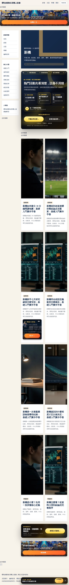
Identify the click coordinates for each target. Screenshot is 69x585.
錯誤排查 (6, 87)
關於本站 (19, 578)
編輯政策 (6, 54)
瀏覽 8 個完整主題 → (30, 64)
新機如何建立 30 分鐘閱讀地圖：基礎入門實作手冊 (32, 209)
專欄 (52, 3)
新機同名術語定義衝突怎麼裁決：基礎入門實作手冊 (55, 302)
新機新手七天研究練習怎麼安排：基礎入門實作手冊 (31, 302)
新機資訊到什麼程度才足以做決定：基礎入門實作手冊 (55, 414)
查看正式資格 (55, 531)
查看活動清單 (54, 119)
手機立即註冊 (33, 119)
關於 (57, 3)
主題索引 (5, 578)
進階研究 (6, 95)
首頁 (5, 39)
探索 (43, 3)
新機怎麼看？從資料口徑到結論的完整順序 (55, 505)
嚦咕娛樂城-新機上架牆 (11, 3)
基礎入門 (6, 68)
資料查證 (6, 72)
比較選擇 (6, 91)
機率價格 (6, 76)
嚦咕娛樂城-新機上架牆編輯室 (10, 110)
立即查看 (59, 580)
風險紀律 (6, 83)
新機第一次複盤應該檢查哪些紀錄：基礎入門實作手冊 (31, 414)
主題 (48, 3)
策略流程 (6, 80)
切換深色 (63, 2)
